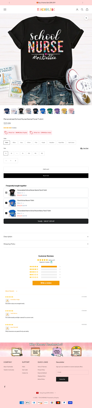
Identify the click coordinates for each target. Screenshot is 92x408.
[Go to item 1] (7, 111)
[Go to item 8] (57, 111)
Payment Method (42, 373)
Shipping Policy (41, 376)
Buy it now (46, 175)
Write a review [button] (46, 283)
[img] (9, 297)
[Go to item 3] (21, 111)
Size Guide (25, 370)
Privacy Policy (41, 370)
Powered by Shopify (53, 397)
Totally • (46, 221)
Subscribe (62, 379)
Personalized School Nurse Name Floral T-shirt (32, 190)
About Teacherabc (8, 366)
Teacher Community (9, 370)
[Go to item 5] (35, 111)
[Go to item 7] (50, 111)
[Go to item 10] (71, 111)
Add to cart (46, 169)
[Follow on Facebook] (5, 387)
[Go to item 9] (64, 111)
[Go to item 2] (14, 111)
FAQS (23, 366)
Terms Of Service (42, 366)
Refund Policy (41, 379)
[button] (8, 128)
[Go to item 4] (28, 111)
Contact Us (25, 373)
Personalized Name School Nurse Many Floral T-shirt (34, 211)
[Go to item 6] (42, 111)
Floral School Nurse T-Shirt (25, 200)
